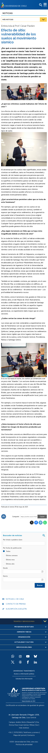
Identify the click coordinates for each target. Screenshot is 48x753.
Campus (12, 722)
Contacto (31, 735)
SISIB (12, 741)
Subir (3, 516)
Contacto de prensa (16, 604)
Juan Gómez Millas (27, 725)
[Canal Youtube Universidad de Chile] (28, 656)
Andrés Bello (21, 722)
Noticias (8, 13)
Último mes (10, 560)
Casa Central (31, 717)
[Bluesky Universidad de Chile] (35, 656)
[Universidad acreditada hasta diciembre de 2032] (27, 694)
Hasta (5, 576)
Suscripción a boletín (16, 609)
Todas (7, 551)
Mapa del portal (19, 735)
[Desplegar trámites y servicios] (45, 621)
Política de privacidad (24, 744)
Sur (37, 725)
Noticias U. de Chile (15, 599)
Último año (9, 564)
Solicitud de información (24, 679)
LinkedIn (40, 522)
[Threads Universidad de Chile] (20, 662)
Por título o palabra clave (12, 540)
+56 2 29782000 (15, 732)
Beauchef (31, 722)
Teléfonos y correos (31, 732)
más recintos (24, 728)
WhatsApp (45, 522)
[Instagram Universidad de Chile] (20, 656)
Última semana (11, 555)
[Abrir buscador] (40, 5)
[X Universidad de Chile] (13, 662)
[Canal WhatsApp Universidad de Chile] (13, 656)
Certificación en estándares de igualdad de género (25, 705)
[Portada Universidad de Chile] (14, 5)
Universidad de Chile (22, 741)
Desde (5, 568)
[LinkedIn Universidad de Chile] (35, 662)
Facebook (36, 522)
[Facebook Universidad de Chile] (28, 662)
